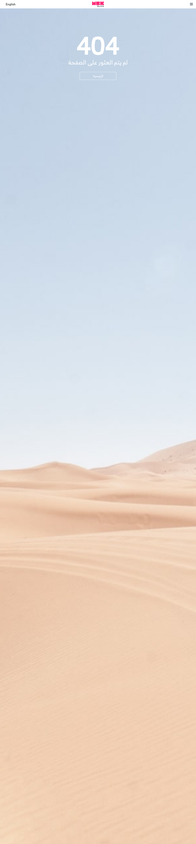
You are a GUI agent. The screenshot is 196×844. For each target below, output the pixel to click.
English (11, 4)
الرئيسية (98, 76)
